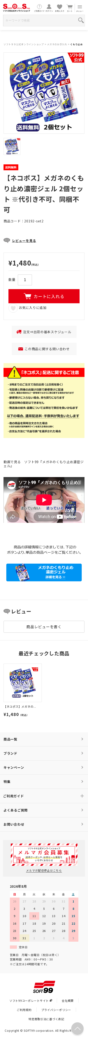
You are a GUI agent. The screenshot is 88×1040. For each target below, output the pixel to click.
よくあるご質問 (16, 810)
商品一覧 (10, 739)
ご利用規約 (24, 1010)
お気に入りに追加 (32, 307)
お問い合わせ (14, 824)
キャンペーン (14, 767)
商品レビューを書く (44, 626)
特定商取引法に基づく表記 (46, 1019)
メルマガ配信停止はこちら (44, 870)
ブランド (10, 753)
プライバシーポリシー (56, 1010)
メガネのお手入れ (57, 44)
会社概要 (68, 1000)
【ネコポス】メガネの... (20, 706)
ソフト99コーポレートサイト (29, 1000)
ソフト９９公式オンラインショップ (24, 44)
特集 (7, 781)
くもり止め (76, 44)
